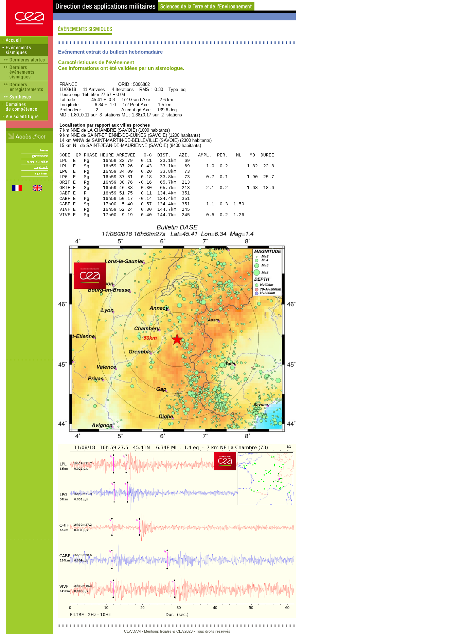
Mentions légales (158, 631)
